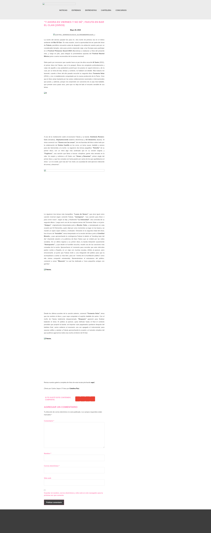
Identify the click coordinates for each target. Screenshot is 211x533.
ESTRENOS (76, 10)
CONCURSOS (121, 10)
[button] (167, 10)
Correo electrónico (51, 466)
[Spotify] (164, 10)
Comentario (49, 421)
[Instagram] (154, 10)
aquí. (93, 382)
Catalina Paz (74, 388)
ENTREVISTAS (91, 10)
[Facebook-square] (159, 10)
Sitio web (47, 478)
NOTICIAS (63, 10)
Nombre (47, 453)
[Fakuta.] (74, 289)
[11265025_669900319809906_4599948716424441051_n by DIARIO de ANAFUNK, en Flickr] (74, 189)
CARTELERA (106, 10)
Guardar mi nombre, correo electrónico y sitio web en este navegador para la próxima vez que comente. (73, 494)
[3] (74, 112)
